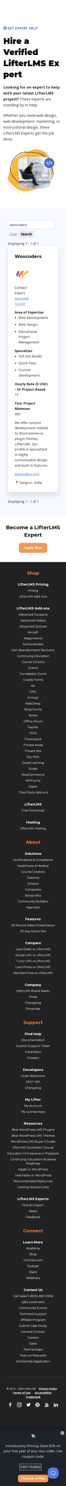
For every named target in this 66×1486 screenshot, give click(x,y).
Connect (33, 1231)
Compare (33, 943)
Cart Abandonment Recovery (33, 650)
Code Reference (33, 1076)
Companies (33, 889)
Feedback (33, 1217)
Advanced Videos (33, 620)
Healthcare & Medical (33, 866)
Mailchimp (33, 703)
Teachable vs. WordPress (33, 1175)
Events (33, 668)
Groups (32, 697)
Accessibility (43, 1392)
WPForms (33, 780)
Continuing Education (33, 656)
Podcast (33, 1266)
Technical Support (33, 1314)
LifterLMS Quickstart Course (33, 1147)
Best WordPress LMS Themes (33, 1135)
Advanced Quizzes (33, 626)
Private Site (33, 751)
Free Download (33, 810)
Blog (33, 1254)
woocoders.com (27, 474)
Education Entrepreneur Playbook (33, 1153)
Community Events (33, 1308)
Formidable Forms (33, 674)
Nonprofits (33, 895)
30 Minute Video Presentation (33, 925)
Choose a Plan (33, 1478)
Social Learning (33, 763)
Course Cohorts (33, 662)
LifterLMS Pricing (33, 584)
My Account (33, 1106)
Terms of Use (22, 1392)
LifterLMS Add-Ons (33, 596)
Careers (33, 1337)
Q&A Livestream (33, 1302)
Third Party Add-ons (33, 792)
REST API (33, 1082)
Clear (13, 234)
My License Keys (33, 1112)
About (33, 842)
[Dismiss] (62, 1433)
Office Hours (33, 721)
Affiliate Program (33, 1320)
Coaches (33, 877)
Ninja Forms (33, 709)
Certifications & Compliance (33, 860)
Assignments (33, 638)
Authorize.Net (33, 644)
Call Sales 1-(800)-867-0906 (33, 1296)
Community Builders (33, 901)
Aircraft (33, 632)
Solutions (33, 854)
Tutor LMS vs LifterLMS (33, 961)
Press (33, 997)
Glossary (33, 1058)
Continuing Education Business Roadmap (33, 1161)
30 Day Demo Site (33, 931)
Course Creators (33, 872)
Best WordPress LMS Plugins (33, 1130)
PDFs (33, 733)
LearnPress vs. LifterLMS (33, 967)
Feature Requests (33, 1355)
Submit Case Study (33, 1326)
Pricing (33, 590)
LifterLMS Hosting (33, 828)
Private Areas (33, 745)
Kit (33, 685)
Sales (33, 1343)
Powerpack (33, 739)
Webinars (33, 1278)
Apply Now (33, 548)
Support (33, 1022)
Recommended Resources (33, 1181)
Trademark (33, 1397)
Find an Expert (33, 1205)
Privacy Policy (48, 1388)
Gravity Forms (33, 680)
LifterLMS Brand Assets (33, 991)
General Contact (33, 1331)
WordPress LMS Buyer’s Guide (33, 1141)
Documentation (33, 1040)
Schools (33, 883)
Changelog (33, 1003)
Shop (33, 573)
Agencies (33, 907)
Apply (33, 1211)
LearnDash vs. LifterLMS (33, 949)
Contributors (33, 1260)
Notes (33, 715)
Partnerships (33, 1349)
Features (33, 919)
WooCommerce (33, 774)
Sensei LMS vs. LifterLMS (33, 955)
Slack (33, 1272)
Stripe (33, 769)
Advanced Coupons (33, 614)
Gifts (33, 691)
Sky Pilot (33, 757)
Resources (33, 1123)
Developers (33, 1070)
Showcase (33, 1008)
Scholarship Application (33, 1361)
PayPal (33, 727)
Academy (33, 1248)
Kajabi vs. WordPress (33, 1169)
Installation (33, 1052)
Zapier (33, 786)
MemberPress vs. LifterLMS (33, 973)
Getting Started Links (33, 1187)
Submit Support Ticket (33, 1046)
